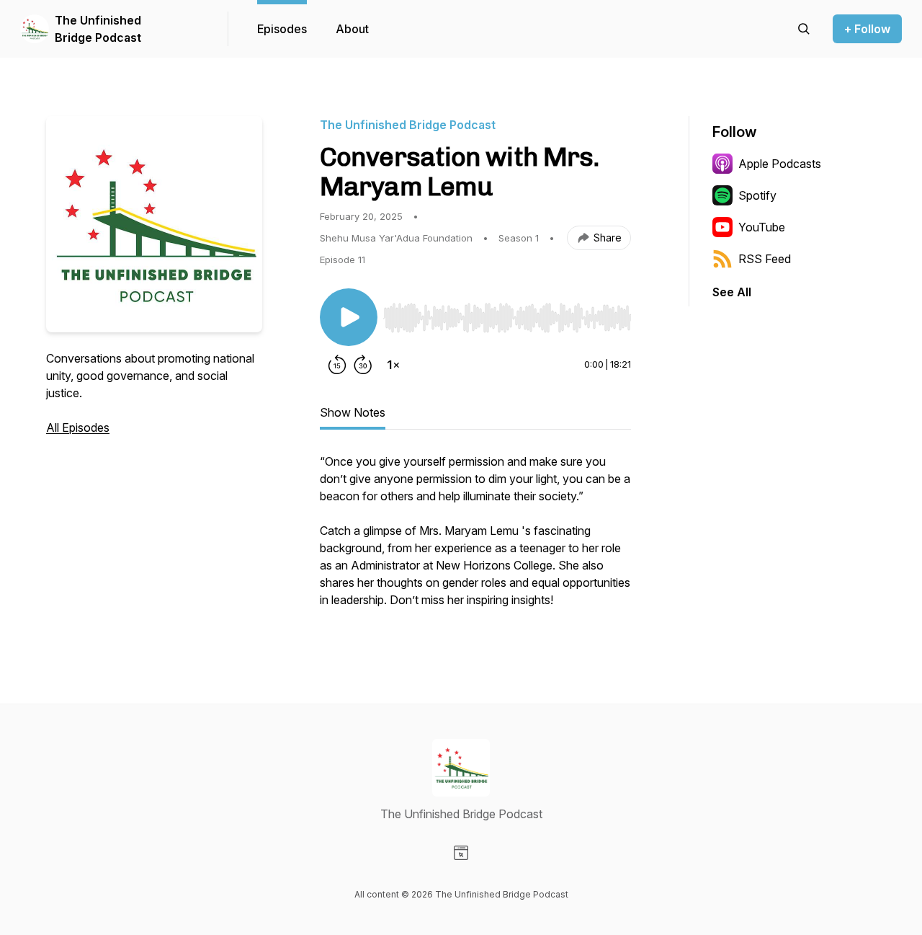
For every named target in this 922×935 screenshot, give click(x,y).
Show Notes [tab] (352, 412)
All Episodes (77, 427)
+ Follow (867, 29)
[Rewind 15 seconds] (337, 365)
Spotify (757, 195)
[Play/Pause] (348, 317)
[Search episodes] (804, 28)
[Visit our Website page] (461, 853)
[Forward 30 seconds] (363, 365)
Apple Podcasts (779, 163)
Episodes (282, 29)
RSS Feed (764, 259)
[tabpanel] (475, 538)
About (352, 29)
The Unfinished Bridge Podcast (98, 29)
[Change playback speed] (393, 365)
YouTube (761, 227)
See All (731, 292)
